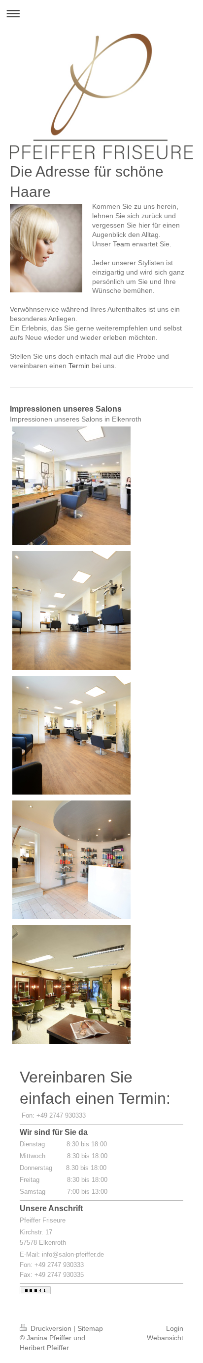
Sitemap (90, 1328)
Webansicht (165, 1338)
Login (174, 1328)
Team (121, 244)
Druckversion (51, 1328)
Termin (79, 366)
